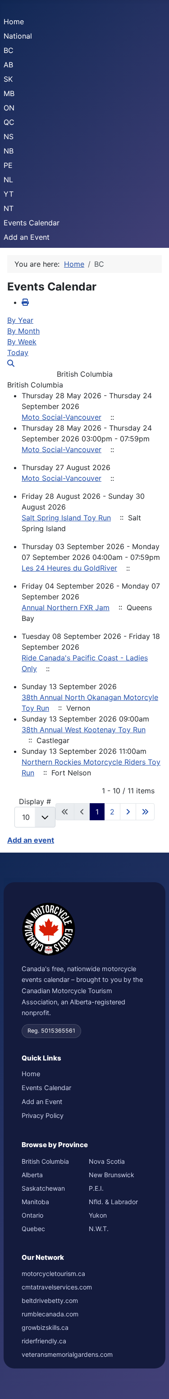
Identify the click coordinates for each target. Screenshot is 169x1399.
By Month (23, 330)
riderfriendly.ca (44, 1341)
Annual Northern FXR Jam (66, 607)
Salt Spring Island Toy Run (66, 517)
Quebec (33, 1228)
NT (9, 208)
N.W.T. (99, 1228)
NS (9, 136)
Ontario (32, 1215)
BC (9, 50)
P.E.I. (96, 1188)
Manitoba (35, 1201)
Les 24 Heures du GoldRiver (69, 567)
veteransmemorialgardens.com (67, 1354)
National (18, 35)
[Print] (25, 302)
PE (8, 165)
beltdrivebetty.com (50, 1300)
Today (17, 352)
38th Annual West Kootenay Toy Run (84, 729)
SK (8, 79)
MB (9, 93)
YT (9, 193)
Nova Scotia (107, 1161)
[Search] (10, 363)
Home (14, 21)
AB (8, 64)
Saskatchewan (43, 1188)
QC (9, 122)
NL (8, 179)
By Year (20, 320)
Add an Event (27, 237)
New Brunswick (111, 1175)
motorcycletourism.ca (53, 1273)
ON (9, 107)
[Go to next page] (128, 811)
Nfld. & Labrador (113, 1201)
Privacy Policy (43, 1116)
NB (9, 150)
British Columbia (45, 1161)
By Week (22, 341)
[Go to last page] (145, 811)
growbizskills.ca (45, 1327)
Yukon (98, 1215)
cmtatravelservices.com (57, 1287)
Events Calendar (31, 222)
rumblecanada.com (50, 1314)
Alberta (32, 1175)
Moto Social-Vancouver (61, 417)
